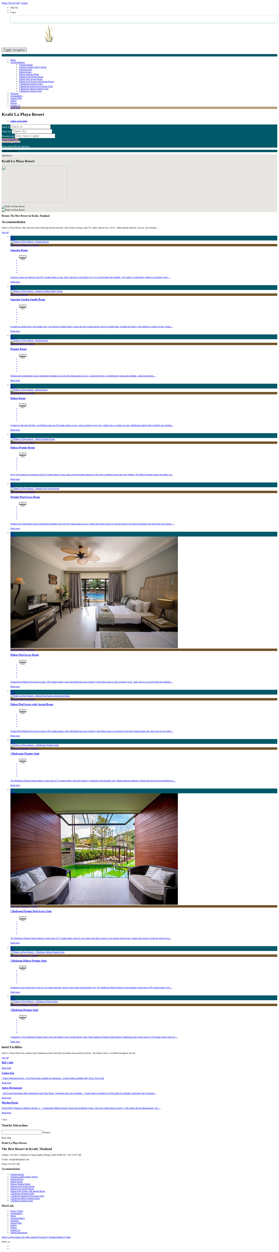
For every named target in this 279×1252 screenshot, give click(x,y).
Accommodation (17, 62)
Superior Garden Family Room (32, 67)
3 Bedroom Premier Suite (30, 91)
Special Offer (16, 98)
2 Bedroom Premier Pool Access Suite (36, 86)
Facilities (14, 93)
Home (13, 60)
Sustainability (16, 96)
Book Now (15, 108)
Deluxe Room (25, 72)
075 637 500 (11, 3)
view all (5, 232)
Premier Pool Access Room (31, 76)
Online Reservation (18, 1232)
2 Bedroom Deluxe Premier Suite (33, 88)
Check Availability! (11, 140)
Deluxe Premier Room (29, 74)
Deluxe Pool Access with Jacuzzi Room (36, 81)
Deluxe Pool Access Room (31, 79)
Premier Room (25, 69)
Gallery (13, 100)
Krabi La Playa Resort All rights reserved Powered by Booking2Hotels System (36, 1237)
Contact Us (15, 105)
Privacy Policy (16, 1211)
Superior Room (26, 64)
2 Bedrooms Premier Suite (31, 84)
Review (13, 103)
